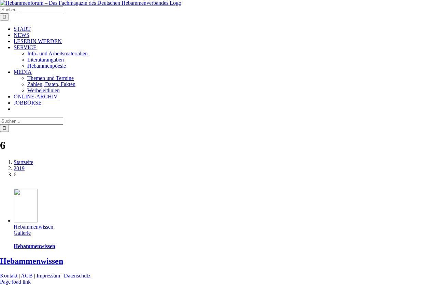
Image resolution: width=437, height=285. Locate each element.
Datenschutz (77, 276)
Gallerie (22, 233)
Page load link (15, 282)
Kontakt (8, 276)
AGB (27, 276)
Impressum (48, 276)
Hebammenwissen (33, 227)
